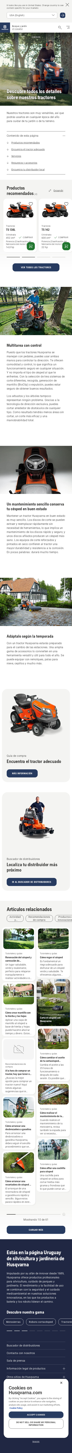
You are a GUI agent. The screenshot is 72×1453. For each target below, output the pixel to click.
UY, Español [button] (17, 29)
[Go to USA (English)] (62, 15)
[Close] (61, 1382)
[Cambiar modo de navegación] (68, 28)
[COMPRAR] (31, 246)
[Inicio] (5, 28)
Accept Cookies (36, 1415)
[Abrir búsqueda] (60, 28)
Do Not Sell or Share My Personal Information (36, 1423)
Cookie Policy (16, 1408)
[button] (30, 204)
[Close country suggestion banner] (67, 4)
